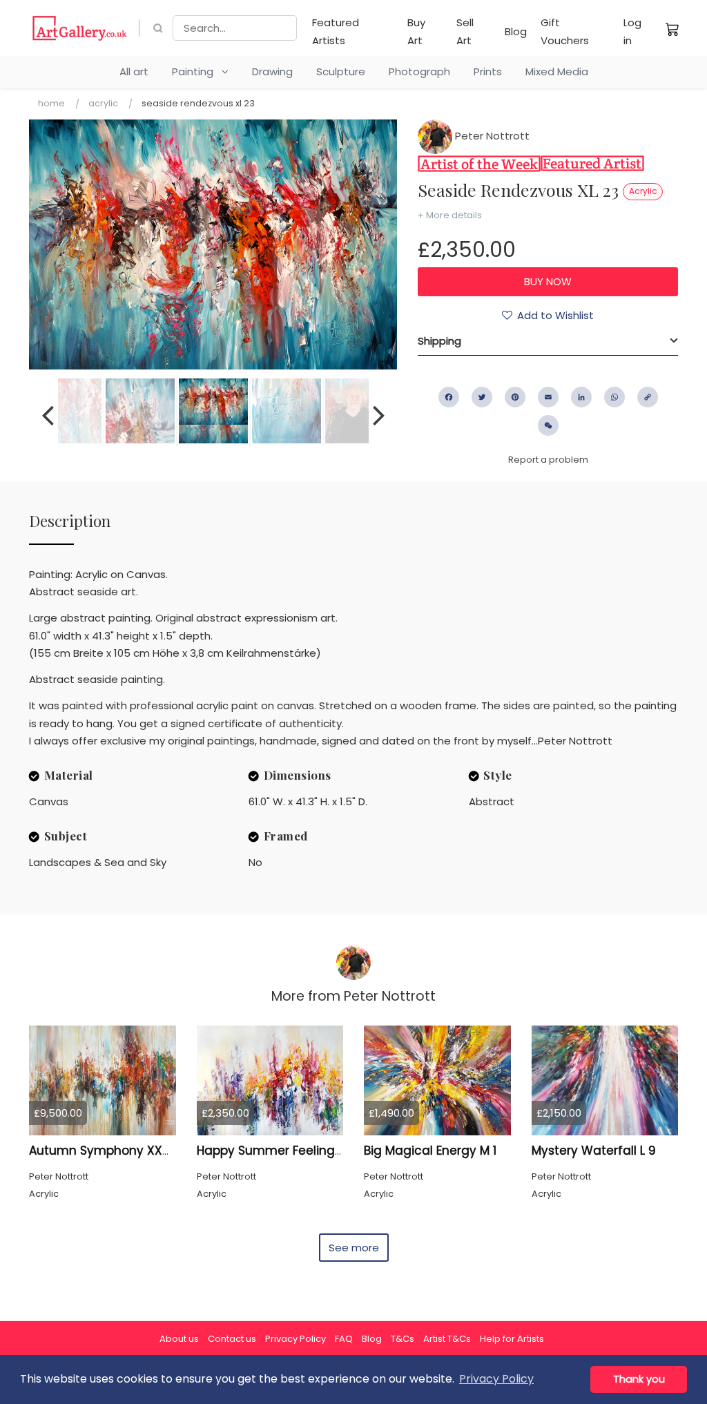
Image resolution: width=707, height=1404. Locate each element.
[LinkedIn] (581, 397)
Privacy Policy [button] (496, 1379)
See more (354, 1247)
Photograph (419, 71)
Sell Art (465, 31)
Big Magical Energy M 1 (430, 1150)
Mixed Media (556, 71)
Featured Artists (335, 31)
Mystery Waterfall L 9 (594, 1150)
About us (179, 1338)
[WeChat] (548, 425)
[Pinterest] (515, 397)
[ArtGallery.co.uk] (80, 28)
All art (133, 71)
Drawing (272, 71)
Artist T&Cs (447, 1338)
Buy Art (416, 31)
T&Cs (402, 1338)
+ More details (450, 215)
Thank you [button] (639, 1379)
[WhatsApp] (614, 397)
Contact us (232, 1338)
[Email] (548, 397)
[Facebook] (449, 397)
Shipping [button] (439, 341)
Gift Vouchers (565, 31)
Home (51, 103)
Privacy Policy (295, 1338)
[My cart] (672, 29)
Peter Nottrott (491, 135)
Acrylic (103, 103)
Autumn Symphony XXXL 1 (105, 1150)
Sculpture (340, 71)
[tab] (548, 341)
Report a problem (548, 459)
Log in (632, 31)
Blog (516, 31)
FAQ (344, 1338)
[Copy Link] (647, 397)
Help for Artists (512, 1338)
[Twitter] (482, 397)
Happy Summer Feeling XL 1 (277, 1150)
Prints (488, 71)
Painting (197, 71)
